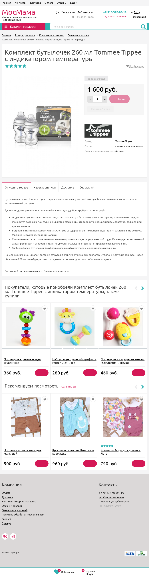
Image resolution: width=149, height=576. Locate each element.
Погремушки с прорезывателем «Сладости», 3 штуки (122, 360)
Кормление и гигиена (56, 270)
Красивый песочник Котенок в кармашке (73, 451)
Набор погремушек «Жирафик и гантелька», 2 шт (74, 360)
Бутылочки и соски (30, 270)
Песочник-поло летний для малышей (22, 451)
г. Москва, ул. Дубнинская (76, 12)
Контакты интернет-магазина (19, 501)
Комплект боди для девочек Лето (120, 451)
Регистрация (138, 16)
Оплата (49, 2)
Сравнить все (68, 386)
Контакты (20, 2)
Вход (137, 12)
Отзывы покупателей (14, 510)
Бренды (6, 523)
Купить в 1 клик (100, 109)
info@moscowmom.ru (111, 497)
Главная (6, 2)
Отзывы (62, 2)
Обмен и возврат (12, 505)
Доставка (35, 2)
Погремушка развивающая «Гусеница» (22, 360)
